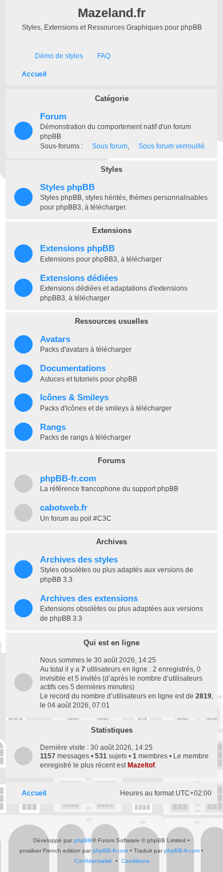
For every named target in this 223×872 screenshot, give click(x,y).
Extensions (112, 230)
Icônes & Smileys (74, 397)
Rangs (53, 427)
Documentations (73, 368)
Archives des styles (79, 559)
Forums (111, 460)
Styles (111, 169)
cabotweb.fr (63, 507)
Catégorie (112, 98)
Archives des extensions (89, 598)
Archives (111, 541)
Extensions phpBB (77, 248)
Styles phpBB (67, 187)
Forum (53, 116)
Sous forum (110, 146)
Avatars (55, 339)
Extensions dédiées (79, 278)
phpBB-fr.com (68, 478)
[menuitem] (54, 56)
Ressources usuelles (111, 321)
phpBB (83, 840)
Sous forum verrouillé (171, 146)
